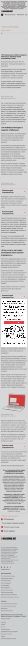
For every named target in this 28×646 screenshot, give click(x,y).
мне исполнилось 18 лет (14, 322)
